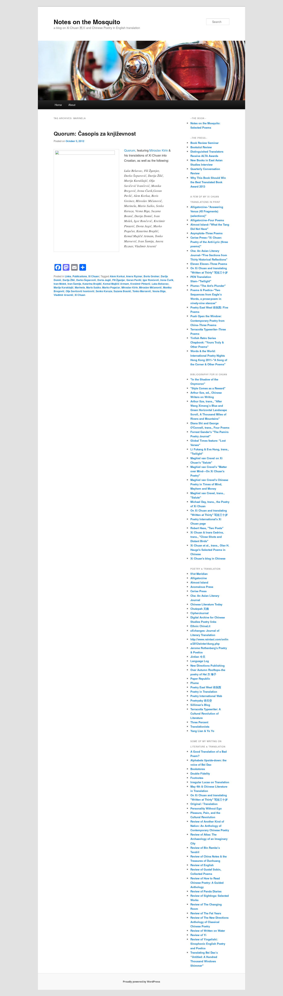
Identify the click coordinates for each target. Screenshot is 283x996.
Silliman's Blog (200, 705)
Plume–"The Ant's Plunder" (208, 286)
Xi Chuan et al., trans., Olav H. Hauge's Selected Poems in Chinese (209, 549)
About (71, 105)
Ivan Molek (60, 284)
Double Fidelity (200, 773)
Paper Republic (200, 678)
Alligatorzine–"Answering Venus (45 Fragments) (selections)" (206, 211)
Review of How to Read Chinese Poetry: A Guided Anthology (207, 882)
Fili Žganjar (118, 280)
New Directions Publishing (207, 665)
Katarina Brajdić (92, 284)
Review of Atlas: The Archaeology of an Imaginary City (208, 838)
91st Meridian (199, 574)
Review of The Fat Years (205, 913)
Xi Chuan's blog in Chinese (207, 558)
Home (58, 105)
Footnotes (196, 778)
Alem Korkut (117, 276)
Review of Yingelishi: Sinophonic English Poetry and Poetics (207, 943)
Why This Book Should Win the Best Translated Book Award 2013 (208, 182)
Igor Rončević (151, 280)
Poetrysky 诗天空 (201, 700)
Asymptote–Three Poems (206, 233)
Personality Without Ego (206, 808)
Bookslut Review (201, 147)
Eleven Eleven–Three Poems (208, 264)
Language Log (199, 661)
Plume (194, 683)
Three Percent (199, 722)
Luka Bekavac (160, 284)
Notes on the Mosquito (87, 21)
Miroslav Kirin (158, 150)
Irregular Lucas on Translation (209, 782)
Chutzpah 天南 (199, 609)
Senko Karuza (104, 291)
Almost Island (199, 582)
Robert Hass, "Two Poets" (206, 528)
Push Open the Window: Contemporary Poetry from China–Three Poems (207, 320)
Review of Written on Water (207, 931)
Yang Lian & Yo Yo (202, 731)
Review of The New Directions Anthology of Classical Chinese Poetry (209, 922)
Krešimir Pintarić (140, 284)
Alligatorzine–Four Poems (207, 220)
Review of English (202, 865)
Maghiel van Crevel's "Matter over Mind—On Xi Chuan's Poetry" (208, 471)
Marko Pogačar (111, 287)
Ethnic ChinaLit (200, 626)
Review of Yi (198, 935)
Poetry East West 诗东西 (205, 687)
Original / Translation (204, 804)
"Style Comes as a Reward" (207, 388)
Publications (80, 276)
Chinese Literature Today (206, 604)
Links (68, 276)
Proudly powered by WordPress (141, 981)
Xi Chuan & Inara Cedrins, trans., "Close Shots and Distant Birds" (207, 536)
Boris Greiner (152, 276)
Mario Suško (93, 287)
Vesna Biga (159, 291)
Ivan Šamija (74, 284)
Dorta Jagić (104, 280)
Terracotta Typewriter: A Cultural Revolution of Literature (205, 713)
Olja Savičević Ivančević (80, 291)
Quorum (129, 150)
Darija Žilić (69, 280)
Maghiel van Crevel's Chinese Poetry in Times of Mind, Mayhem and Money (209, 484)
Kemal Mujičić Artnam (116, 284)
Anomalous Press (201, 587)
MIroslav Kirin (129, 287)
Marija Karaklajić (64, 287)
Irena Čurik (166, 280)
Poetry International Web (206, 696)
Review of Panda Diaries (205, 891)
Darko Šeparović (86, 280)
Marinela (80, 287)
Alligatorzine (198, 578)
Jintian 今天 (197, 657)
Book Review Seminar (204, 143)
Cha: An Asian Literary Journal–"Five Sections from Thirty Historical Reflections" (208, 255)
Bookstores (197, 769)
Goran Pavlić (134, 280)
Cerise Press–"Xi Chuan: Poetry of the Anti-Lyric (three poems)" (209, 242)
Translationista (199, 726)
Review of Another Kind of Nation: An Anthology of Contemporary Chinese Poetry (209, 825)
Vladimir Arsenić (63, 295)
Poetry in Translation (203, 691)
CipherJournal (199, 613)
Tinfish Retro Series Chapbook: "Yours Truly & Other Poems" (207, 342)
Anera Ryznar (134, 276)
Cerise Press (198, 591)
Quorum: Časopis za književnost (95, 133)
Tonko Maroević (141, 291)
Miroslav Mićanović (150, 287)
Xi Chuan (93, 276)
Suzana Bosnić (122, 291)
